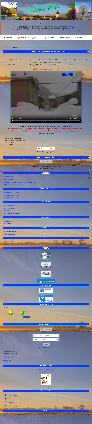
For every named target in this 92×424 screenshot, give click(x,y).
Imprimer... (52, 152)
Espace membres (63, 324)
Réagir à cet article (46, 161)
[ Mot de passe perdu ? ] (46, 347)
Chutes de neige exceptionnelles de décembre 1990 (45, 52)
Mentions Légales (14, 406)
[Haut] (89, 171)
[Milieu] (89, 174)
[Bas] (89, 178)
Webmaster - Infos (63, 391)
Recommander (13, 399)
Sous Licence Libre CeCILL (55, 420)
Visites (65, 410)
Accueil (16, 47)
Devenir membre (46, 329)
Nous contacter (13, 395)
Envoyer (46, 344)
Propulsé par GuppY (35, 420)
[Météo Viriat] (46, 11)
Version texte (12, 402)
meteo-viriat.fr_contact (46, 133)
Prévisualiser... (41, 152)
